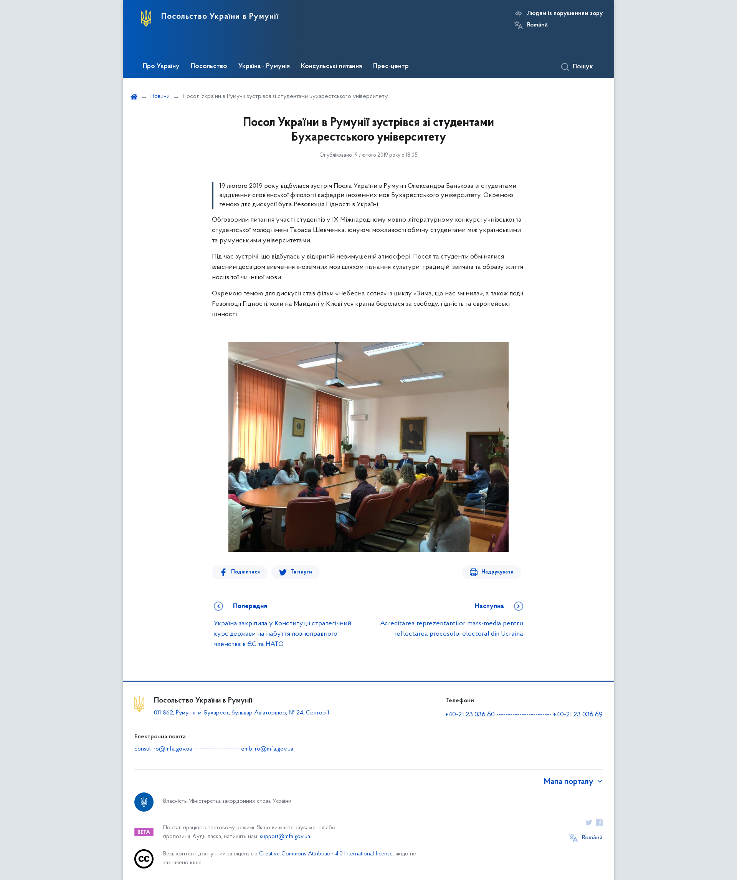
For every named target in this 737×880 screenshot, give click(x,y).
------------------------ (524, 714)
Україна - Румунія (264, 66)
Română (537, 25)
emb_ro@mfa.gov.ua (267, 749)
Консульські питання (331, 66)
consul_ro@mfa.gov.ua (163, 749)
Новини (160, 96)
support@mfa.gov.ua (285, 837)
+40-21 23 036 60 (470, 714)
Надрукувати (497, 572)
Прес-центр (391, 66)
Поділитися (245, 572)
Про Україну (161, 66)
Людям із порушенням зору (565, 13)
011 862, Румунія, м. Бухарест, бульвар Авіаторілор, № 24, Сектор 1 (241, 713)
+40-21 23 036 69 (578, 714)
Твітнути (301, 572)
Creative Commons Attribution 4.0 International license (326, 854)
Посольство (209, 66)
